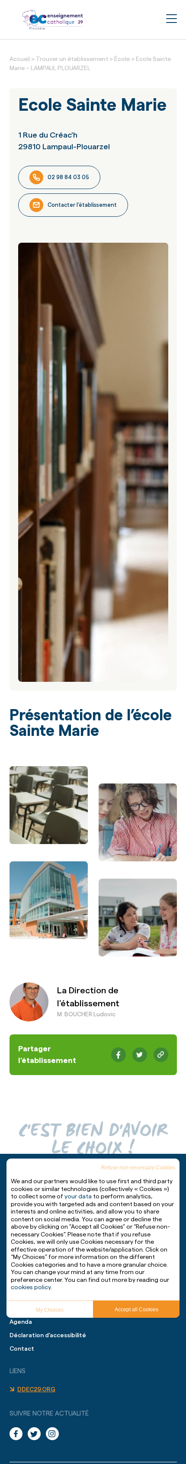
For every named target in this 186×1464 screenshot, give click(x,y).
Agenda (21, 1322)
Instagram (55, 1433)
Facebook (19, 1433)
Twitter (37, 1433)
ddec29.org (36, 1390)
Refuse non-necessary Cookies (138, 1168)
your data (78, 1197)
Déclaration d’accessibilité (48, 1335)
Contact (22, 1349)
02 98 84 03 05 (68, 177)
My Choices (50, 1310)
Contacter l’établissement (82, 205)
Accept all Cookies (136, 1310)
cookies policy (31, 1287)
